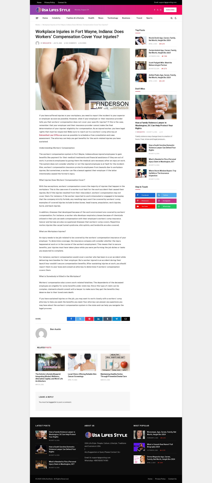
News (100, 18)
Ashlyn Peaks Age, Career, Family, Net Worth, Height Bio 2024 (162, 76)
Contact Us (62, 2)
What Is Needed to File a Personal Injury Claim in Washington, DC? (162, 160)
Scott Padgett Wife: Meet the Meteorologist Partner (160, 64)
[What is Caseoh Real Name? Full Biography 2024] (139, 447)
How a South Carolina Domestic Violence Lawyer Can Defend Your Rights (162, 147)
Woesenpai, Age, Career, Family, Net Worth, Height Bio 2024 (161, 433)
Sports (149, 18)
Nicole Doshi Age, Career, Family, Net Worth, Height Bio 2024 (162, 39)
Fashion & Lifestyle (75, 18)
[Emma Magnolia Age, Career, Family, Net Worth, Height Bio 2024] (139, 459)
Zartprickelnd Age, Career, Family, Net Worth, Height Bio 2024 (163, 51)
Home (39, 2)
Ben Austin (47, 43)
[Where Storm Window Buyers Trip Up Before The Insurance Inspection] (141, 173)
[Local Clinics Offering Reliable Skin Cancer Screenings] (82, 362)
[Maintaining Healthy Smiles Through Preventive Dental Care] (115, 362)
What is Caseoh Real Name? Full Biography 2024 (160, 445)
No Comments (71, 43)
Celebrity (56, 18)
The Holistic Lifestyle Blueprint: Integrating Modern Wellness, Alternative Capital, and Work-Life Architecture (49, 377)
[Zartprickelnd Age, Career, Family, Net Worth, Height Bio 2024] (141, 53)
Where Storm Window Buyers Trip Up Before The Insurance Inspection (162, 173)
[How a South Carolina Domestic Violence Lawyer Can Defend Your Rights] (141, 148)
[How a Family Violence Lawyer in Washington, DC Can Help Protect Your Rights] (156, 107)
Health (91, 18)
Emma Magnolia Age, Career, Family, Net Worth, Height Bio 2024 (161, 458)
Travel (139, 18)
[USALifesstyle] (52, 10)
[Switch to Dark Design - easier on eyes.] (175, 18)
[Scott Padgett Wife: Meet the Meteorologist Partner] (141, 65)
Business (126, 18)
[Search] (171, 18)
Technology (112, 18)
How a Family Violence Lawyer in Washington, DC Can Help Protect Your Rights (154, 125)
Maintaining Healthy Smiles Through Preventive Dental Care (114, 375)
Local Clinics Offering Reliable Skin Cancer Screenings (82, 375)
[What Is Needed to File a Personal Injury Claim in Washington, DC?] (141, 162)
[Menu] (37, 18)
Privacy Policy (50, 2)
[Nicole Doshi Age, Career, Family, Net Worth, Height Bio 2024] (141, 40)
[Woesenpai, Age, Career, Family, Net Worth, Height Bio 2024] (139, 435)
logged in (52, 402)
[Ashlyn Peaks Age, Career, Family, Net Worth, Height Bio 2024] (141, 78)
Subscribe (170, 10)
